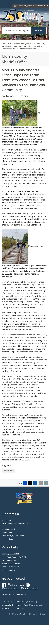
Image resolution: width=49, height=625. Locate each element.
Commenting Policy (20, 605)
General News (8, 470)
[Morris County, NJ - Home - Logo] (23, 15)
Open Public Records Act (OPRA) (14, 557)
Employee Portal (18, 608)
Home (4, 44)
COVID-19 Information (11, 563)
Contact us (6, 520)
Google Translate (29, 601)
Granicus (43, 614)
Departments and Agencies (20, 44)
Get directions (7, 539)
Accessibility (7, 605)
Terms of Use (7, 601)
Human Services (8, 570)
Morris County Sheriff (10, 567)
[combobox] (30, 6)
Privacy (17, 601)
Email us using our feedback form (15, 523)
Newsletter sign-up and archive (14, 594)
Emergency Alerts (9, 560)
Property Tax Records (10, 553)
